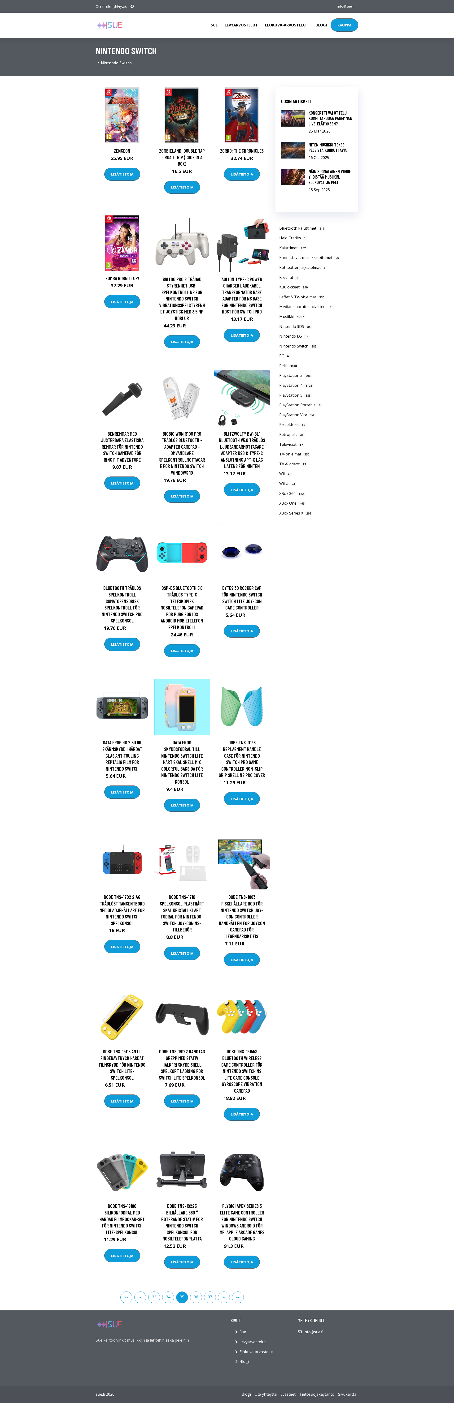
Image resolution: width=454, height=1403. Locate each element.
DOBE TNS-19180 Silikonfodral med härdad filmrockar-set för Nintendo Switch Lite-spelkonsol (122, 1219)
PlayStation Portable (299, 405)
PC (284, 355)
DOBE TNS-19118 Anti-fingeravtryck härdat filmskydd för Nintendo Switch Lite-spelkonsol (122, 1064)
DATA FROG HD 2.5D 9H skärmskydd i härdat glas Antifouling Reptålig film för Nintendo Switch (122, 755)
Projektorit (292, 424)
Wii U (287, 483)
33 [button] (154, 1297)
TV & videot (292, 464)
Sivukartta (347, 1394)
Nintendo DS (293, 336)
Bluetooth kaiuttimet (301, 228)
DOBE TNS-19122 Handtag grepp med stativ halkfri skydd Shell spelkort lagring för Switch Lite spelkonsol (182, 1064)
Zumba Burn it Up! (122, 278)
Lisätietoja (122, 174)
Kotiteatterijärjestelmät (302, 267)
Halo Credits (292, 237)
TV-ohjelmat (294, 454)
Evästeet (288, 1394)
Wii (285, 473)
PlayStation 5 (294, 395)
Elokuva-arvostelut (286, 25)
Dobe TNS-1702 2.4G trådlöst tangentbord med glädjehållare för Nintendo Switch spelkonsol (122, 910)
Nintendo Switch (297, 346)
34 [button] (168, 1297)
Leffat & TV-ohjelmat (301, 297)
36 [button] (196, 1297)
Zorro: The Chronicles (242, 151)
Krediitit (288, 277)
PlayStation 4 (295, 385)
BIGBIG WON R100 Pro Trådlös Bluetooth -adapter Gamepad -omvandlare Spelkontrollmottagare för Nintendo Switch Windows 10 (182, 453)
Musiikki (291, 316)
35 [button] (182, 1297)
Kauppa (344, 25)
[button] (126, 1297)
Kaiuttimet (292, 247)
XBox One (292, 503)
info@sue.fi (345, 6)
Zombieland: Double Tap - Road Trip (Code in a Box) (182, 157)
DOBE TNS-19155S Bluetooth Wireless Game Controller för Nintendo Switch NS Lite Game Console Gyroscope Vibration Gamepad (241, 1071)
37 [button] (210, 1297)
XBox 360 (291, 493)
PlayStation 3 (294, 375)
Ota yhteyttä (266, 1394)
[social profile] (132, 6)
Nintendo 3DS (294, 326)
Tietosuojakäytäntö (316, 1394)
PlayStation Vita (296, 414)
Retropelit (291, 434)
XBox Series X (295, 513)
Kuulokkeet (293, 287)
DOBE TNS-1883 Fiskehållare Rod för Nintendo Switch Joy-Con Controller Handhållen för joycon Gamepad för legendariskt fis (242, 916)
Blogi (321, 25)
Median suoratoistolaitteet (306, 306)
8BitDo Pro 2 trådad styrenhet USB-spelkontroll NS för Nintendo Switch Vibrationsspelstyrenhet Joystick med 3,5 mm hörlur (182, 298)
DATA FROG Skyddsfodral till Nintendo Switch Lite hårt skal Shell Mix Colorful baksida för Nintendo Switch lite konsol (182, 762)
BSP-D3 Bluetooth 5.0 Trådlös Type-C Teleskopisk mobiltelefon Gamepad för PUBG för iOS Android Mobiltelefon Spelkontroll (182, 607)
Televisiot (291, 444)
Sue (214, 25)
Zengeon (122, 151)
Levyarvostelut (241, 25)
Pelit (288, 365)
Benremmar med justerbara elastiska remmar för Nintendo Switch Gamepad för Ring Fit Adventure (122, 447)
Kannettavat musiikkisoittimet (309, 257)
